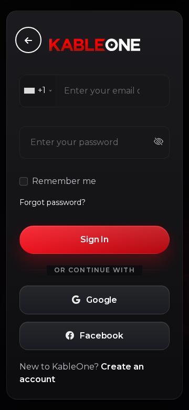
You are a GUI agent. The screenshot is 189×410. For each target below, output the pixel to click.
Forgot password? (52, 202)
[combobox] (37, 91)
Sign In (94, 239)
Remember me (64, 181)
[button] (94, 299)
